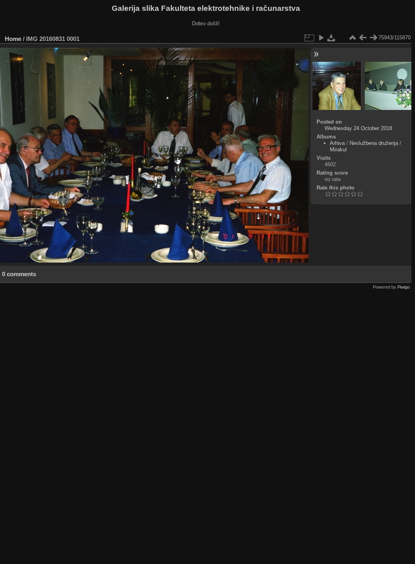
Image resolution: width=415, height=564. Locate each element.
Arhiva (337, 143)
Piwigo (403, 287)
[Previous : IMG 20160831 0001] (363, 38)
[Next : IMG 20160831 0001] (373, 38)
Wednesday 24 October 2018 (358, 128)
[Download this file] (331, 38)
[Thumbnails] (352, 38)
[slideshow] (321, 38)
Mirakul (338, 150)
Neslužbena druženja (374, 143)
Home (13, 38)
